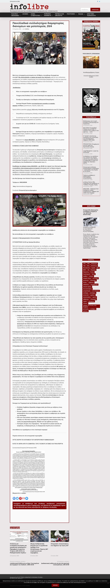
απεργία (91, 276)
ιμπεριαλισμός (86, 290)
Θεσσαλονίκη (86, 267)
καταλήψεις (93, 293)
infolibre (27, 29)
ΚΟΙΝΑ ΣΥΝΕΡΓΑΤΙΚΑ (35, 14)
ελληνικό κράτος (87, 286)
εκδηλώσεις (86, 284)
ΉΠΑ (84, 263)
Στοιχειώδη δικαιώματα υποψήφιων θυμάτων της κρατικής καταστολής (90, 212)
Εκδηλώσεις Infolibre (91, 21)
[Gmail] (23, 497)
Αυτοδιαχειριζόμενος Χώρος (91, 72)
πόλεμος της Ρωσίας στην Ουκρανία (89, 306)
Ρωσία (92, 272)
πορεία (85, 301)
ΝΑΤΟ (84, 270)
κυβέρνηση (86, 299)
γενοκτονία (86, 280)
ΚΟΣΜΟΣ (25, 14)
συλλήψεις (93, 309)
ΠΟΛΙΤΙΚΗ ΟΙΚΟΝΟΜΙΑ (15, 14)
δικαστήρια (93, 280)
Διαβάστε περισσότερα (90, 247)
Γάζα (84, 265)
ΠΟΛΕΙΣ (80, 14)
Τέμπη (93, 274)
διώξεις (85, 282)
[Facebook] (97, 1)
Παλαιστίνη (86, 272)
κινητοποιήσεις (87, 297)
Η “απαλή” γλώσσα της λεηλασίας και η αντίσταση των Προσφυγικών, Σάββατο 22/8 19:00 (90, 138)
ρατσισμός (85, 309)
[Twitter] (99, 1)
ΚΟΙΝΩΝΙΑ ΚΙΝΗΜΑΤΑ (47, 14)
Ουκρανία (93, 270)
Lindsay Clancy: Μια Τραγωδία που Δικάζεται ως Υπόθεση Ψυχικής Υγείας (91, 183)
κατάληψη (85, 293)
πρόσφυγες (91, 301)
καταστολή (85, 295)
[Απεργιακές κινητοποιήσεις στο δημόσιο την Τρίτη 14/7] (60, 542)
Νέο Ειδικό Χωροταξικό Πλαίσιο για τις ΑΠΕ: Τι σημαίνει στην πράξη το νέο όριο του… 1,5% (91, 130)
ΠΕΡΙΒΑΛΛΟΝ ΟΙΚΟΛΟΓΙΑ (59, 14)
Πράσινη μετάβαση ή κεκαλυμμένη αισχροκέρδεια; (89, 177)
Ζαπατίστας (94, 265)
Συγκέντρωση (86, 274)
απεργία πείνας (87, 278)
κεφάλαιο (92, 295)
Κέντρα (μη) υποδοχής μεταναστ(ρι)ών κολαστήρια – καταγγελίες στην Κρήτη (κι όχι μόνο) (91, 169)
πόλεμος (85, 303)
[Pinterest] (20, 497)
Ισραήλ (93, 267)
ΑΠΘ (88, 263)
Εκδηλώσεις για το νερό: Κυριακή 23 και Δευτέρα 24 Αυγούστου (90, 122)
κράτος (94, 297)
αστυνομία (95, 278)
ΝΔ (88, 270)
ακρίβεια (85, 276)
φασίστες (85, 311)
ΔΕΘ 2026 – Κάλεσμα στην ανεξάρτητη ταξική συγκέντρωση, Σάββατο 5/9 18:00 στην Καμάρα (91, 191)
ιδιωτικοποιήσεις (87, 288)
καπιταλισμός (95, 290)
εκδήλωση (91, 282)
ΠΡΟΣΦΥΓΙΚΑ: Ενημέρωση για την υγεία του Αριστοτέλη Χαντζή (91, 145)
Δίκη (88, 265)
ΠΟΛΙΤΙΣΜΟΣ (71, 14)
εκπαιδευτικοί (94, 284)
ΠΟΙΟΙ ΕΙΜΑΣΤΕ (87, 53)
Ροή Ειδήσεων (91, 117)
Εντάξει (55, 585)
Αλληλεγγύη (94, 263)
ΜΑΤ (98, 267)
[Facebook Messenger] (26, 497)
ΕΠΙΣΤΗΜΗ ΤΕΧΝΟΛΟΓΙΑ (91, 14)
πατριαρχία (93, 299)
